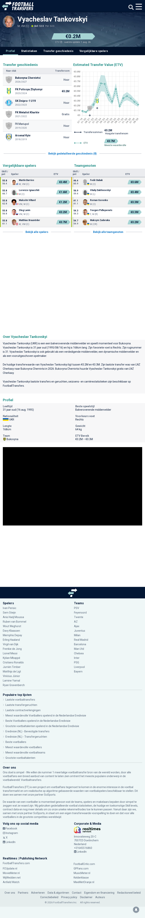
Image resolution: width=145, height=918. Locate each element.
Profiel (10, 51)
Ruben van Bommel (14, 621)
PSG (76, 662)
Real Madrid (81, 639)
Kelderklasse (81, 877)
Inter (76, 657)
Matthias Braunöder (29, 220)
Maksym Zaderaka (100, 220)
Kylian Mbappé (12, 657)
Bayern (78, 671)
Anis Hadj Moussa (13, 617)
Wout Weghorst (12, 626)
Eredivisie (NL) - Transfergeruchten (26, 736)
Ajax (76, 626)
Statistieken (29, 51)
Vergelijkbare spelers (93, 51)
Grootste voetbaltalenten (20, 757)
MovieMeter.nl (11, 873)
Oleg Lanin (24, 210)
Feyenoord (80, 612)
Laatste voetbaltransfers (20, 699)
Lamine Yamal (11, 680)
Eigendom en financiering (99, 892)
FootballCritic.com (84, 863)
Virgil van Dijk (11, 644)
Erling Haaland (11, 639)
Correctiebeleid (49, 897)
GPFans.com (81, 868)
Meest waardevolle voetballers (23, 747)
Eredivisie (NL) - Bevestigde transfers (27, 731)
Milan (77, 635)
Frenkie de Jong (12, 648)
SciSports (50, 794)
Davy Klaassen (12, 630)
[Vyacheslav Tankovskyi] (9, 21)
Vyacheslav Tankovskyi (53, 19)
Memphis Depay (12, 635)
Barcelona (80, 644)
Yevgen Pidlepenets (101, 210)
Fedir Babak (96, 180)
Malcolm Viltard (27, 200)
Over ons (10, 892)
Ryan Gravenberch (14, 685)
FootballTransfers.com (16, 863)
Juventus (79, 630)
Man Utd (79, 648)
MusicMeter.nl (82, 873)
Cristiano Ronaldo (13, 662)
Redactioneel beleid (129, 892)
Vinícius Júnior (11, 676)
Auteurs (100, 897)
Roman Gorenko (99, 200)
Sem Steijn (9, 612)
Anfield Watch (11, 882)
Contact (76, 892)
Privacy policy (69, 897)
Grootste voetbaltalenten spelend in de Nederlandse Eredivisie (42, 726)
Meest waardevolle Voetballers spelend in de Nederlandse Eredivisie (45, 715)
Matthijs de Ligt (12, 671)
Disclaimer (86, 897)
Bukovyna (125, 343)
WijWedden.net (12, 877)
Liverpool (79, 666)
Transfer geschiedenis (58, 51)
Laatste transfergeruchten (21, 704)
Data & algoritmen (58, 892)
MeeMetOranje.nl (84, 882)
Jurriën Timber (12, 666)
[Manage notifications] (136, 910)
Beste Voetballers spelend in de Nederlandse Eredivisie (37, 720)
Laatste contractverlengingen (23, 710)
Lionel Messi (10, 653)
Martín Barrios (26, 180)
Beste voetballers (15, 741)
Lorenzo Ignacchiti (29, 190)
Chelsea (79, 653)
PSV (76, 608)
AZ (76, 621)
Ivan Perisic (9, 608)
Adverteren (38, 892)
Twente (78, 617)
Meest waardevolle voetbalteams (25, 752)
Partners (23, 892)
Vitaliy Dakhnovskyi (100, 190)
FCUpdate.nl (10, 868)
